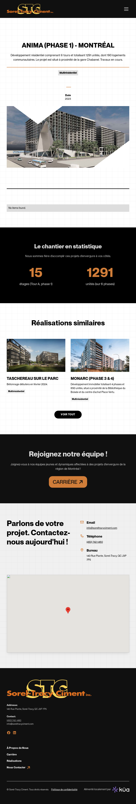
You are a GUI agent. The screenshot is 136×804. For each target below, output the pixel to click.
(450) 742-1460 (95, 542)
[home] (30, 9)
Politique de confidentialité (64, 789)
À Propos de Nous (18, 748)
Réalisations (14, 760)
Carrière (12, 754)
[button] (125, 9)
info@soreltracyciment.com (102, 528)
